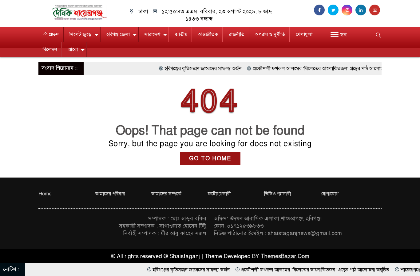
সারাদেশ (152, 34)
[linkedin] (362, 10)
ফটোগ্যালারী (219, 194)
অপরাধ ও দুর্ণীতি (270, 34)
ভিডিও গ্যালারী (277, 194)
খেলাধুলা (304, 34)
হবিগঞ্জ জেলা (118, 34)
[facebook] (321, 10)
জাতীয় (181, 34)
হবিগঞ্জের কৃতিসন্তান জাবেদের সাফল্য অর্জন (195, 69)
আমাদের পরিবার (110, 194)
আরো (73, 49)
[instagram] (348, 10)
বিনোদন (50, 49)
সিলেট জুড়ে (80, 34)
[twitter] (335, 10)
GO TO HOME (210, 158)
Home (45, 194)
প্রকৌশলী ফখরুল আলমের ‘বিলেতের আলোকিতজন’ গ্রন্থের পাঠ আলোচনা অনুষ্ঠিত (318, 69)
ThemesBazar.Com (285, 256)
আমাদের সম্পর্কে (166, 194)
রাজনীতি (236, 34)
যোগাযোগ (330, 194)
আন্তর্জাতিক (208, 34)
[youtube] (375, 10)
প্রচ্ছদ (53, 34)
